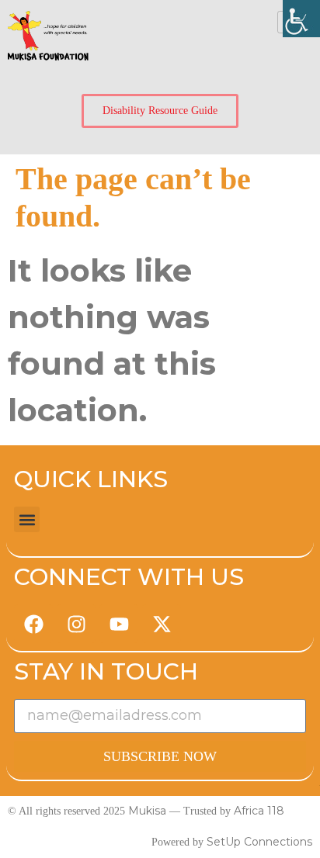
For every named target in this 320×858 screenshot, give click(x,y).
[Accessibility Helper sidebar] (301, 18)
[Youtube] (118, 623)
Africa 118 (259, 811)
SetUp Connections (259, 842)
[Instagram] (76, 623)
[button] (27, 519)
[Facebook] (33, 623)
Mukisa (147, 811)
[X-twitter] (161, 623)
